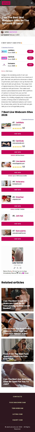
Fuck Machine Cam (17, 402)
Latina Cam (17, 414)
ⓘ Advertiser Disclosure (27, 119)
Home (3, 71)
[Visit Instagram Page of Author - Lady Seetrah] (20, 268)
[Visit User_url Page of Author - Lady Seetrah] (14, 268)
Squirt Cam (18, 420)
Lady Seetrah (13, 32)
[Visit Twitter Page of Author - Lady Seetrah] (17, 268)
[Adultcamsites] (11, 3)
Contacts (17, 397)
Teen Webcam (17, 408)
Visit (30, 51)
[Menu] (31, 3)
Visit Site (17, 134)
